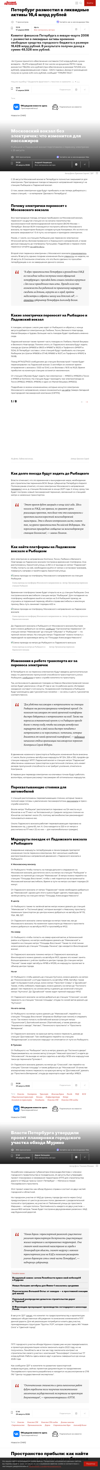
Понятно (90, 1464)
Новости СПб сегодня (69, 1100)
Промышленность (35, 1425)
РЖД (77, 1094)
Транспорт (44, 1094)
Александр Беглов (80, 1425)
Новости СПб (52, 1100)
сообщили (27, 677)
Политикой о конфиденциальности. (45, 1466)
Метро (65, 1097)
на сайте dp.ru (37, 247)
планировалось (78, 253)
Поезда (69, 1094)
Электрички (32, 1094)
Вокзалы (39, 1097)
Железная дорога (57, 1094)
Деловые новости (67, 1422)
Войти (90, 3)
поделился (79, 737)
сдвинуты (69, 256)
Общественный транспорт (22, 1097)
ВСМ (84, 1094)
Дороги (47, 1425)
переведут (16, 489)
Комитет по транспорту (22, 1100)
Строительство (18, 1425)
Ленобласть (39, 1100)
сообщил (50, 629)
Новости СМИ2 (18, 115)
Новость (20, 1094)
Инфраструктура (53, 1097)
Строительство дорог (61, 1425)
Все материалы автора (44, 30)
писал (29, 1315)
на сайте (66, 390)
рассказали (72, 801)
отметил (29, 300)
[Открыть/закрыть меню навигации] (76, 3)
